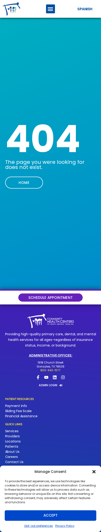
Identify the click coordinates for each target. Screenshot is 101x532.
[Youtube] (46, 377)
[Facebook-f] (38, 377)
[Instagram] (63, 377)
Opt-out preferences (38, 526)
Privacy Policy (64, 526)
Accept (50, 515)
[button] (94, 471)
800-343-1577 (50, 370)
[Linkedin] (55, 377)
